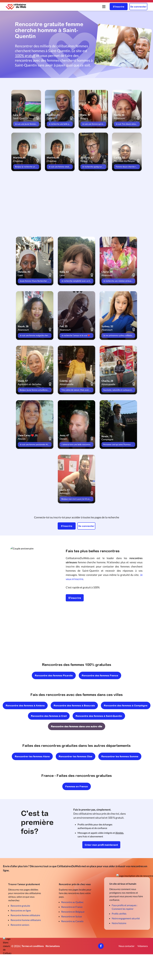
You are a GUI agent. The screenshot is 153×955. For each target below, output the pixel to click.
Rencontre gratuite (20, 905)
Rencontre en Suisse (71, 916)
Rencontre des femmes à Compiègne (125, 705)
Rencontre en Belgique (72, 911)
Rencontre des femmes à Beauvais (74, 705)
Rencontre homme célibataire (26, 920)
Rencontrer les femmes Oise (75, 756)
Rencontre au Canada (72, 921)
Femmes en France (76, 786)
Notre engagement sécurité (126, 918)
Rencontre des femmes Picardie (54, 675)
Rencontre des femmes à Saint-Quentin (99, 716)
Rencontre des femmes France (100, 675)
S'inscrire (118, 6)
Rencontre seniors (20, 924)
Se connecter (138, 6)
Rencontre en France (71, 906)
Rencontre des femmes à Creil (49, 716)
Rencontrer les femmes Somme (119, 756)
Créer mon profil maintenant (101, 844)
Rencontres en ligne (21, 910)
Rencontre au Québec (72, 902)
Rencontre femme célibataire (25, 915)
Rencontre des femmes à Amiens (25, 705)
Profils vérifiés (119, 913)
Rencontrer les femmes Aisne (32, 756)
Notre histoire (119, 923)
